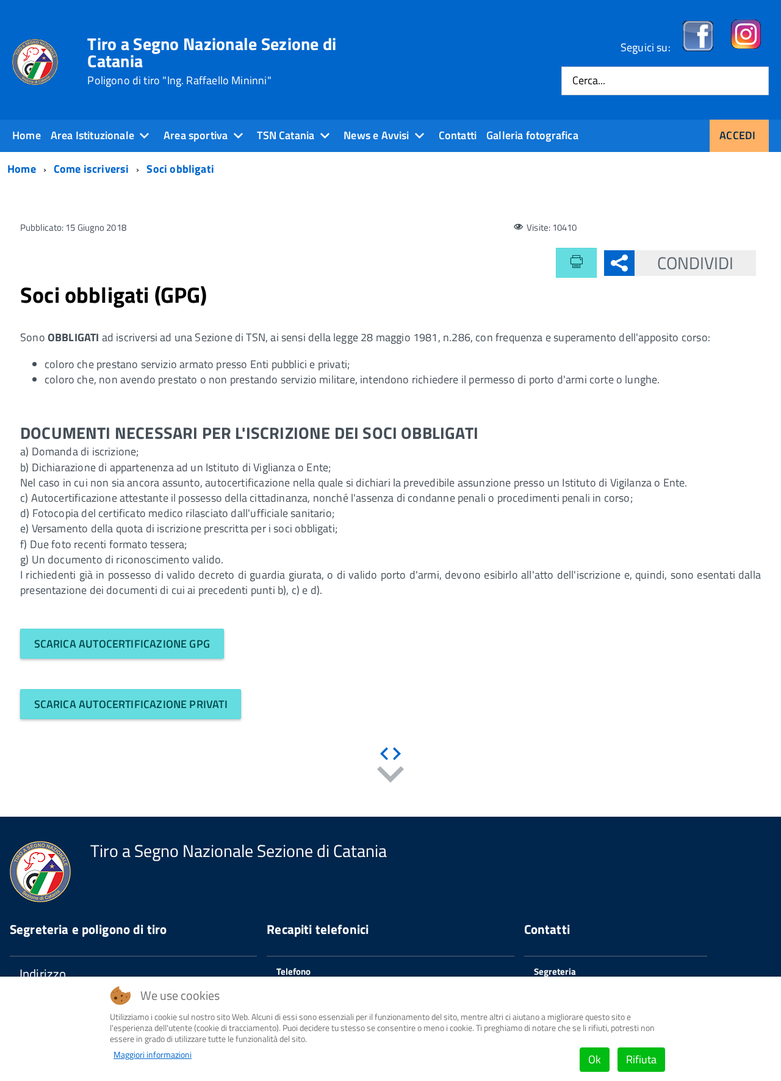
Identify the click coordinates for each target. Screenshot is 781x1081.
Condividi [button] (695, 263)
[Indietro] (384, 754)
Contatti (458, 135)
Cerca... (588, 80)
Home (26, 135)
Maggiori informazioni (152, 1055)
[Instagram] (746, 47)
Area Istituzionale (92, 135)
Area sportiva (196, 135)
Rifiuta (641, 1059)
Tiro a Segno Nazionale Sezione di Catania (211, 61)
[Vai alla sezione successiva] (390, 776)
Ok (594, 1059)
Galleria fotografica (532, 135)
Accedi (737, 135)
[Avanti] (396, 754)
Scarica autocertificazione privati (131, 704)
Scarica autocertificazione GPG (122, 643)
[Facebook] (698, 47)
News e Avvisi (376, 135)
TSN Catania (285, 135)
